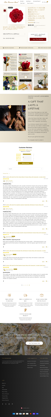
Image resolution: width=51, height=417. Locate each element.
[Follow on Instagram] (9, 404)
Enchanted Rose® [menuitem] (36, 1)
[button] (18, 154)
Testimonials (4, 389)
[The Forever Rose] (11, 2)
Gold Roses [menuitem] (28, 1)
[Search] (45, 2)
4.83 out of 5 (29, 150)
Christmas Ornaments (44, 363)
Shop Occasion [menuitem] (30, 3)
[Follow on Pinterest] (12, 404)
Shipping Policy (5, 398)
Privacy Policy (5, 395)
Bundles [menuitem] (21, 1)
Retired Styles (30, 367)
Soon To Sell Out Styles (31, 365)
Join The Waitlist (38, 39)
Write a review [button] (25, 163)
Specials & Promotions (31, 361)
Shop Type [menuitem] (22, 3)
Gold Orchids (42, 365)
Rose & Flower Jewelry (44, 373)
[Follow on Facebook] (2, 404)
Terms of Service (5, 393)
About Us (4, 383)
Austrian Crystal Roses (44, 369)
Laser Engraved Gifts (31, 363)
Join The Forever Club (34, 343)
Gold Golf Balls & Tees (44, 375)
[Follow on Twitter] (5, 404)
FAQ (3, 387)
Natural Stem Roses (44, 367)
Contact (3, 385)
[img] (6, 178)
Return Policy (4, 391)
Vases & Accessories (44, 371)
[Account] (43, 2)
